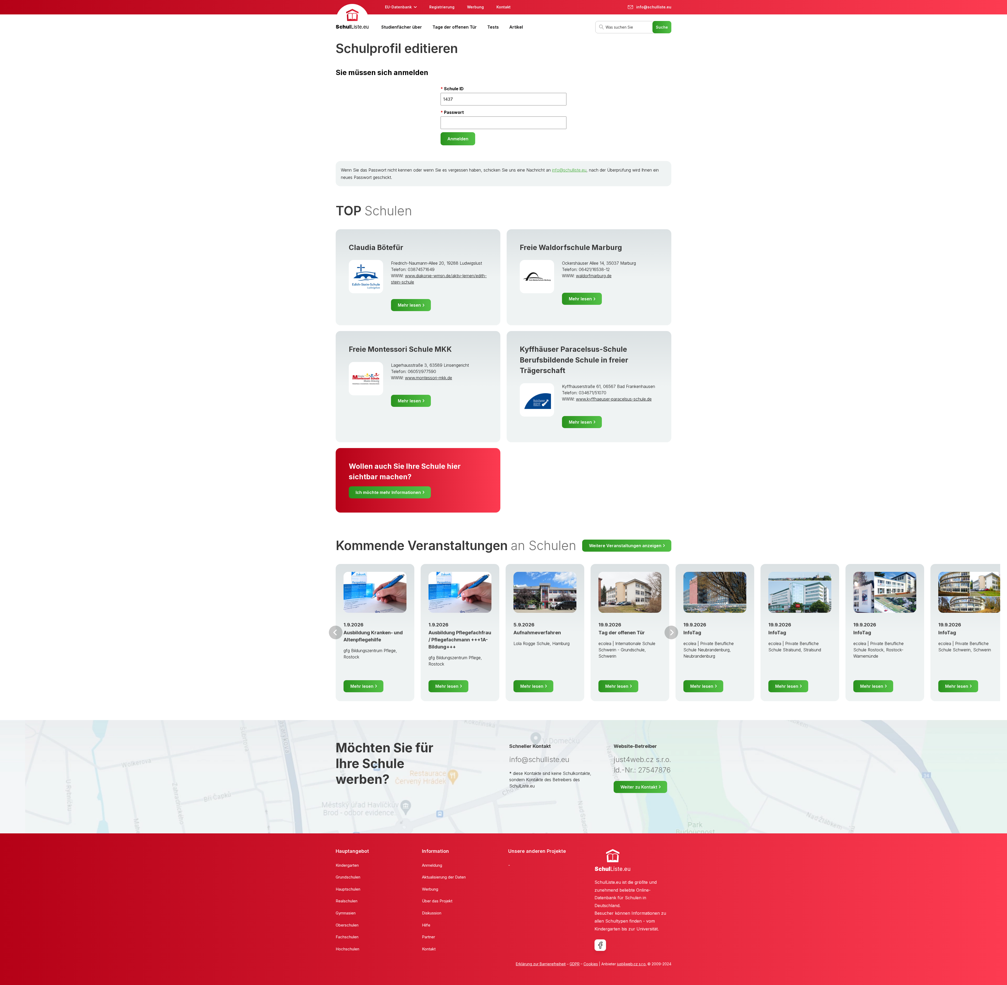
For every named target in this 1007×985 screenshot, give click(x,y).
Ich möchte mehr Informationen (388, 492)
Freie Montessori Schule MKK (400, 349)
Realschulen (346, 900)
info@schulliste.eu (569, 170)
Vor (335, 632)
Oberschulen (347, 925)
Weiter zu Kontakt (638, 787)
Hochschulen (347, 948)
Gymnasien (346, 913)
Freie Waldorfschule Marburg (571, 247)
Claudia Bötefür (376, 247)
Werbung (475, 7)
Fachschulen (347, 936)
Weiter (671, 632)
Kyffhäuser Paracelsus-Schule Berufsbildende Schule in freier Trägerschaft (574, 360)
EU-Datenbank (398, 7)
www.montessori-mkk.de (428, 377)
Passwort (454, 112)
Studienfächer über (401, 27)
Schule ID (454, 88)
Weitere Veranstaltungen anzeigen (625, 545)
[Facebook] (600, 945)
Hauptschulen (348, 889)
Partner (428, 936)
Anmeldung (432, 865)
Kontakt (503, 7)
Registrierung (441, 7)
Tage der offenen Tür (454, 27)
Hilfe (426, 925)
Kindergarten (347, 865)
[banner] (352, 17)
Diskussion (431, 913)
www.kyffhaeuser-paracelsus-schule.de (614, 399)
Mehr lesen (409, 305)
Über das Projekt (437, 900)
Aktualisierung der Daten (444, 877)
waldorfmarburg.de (594, 275)
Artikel (516, 27)
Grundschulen (348, 877)
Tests (493, 27)
